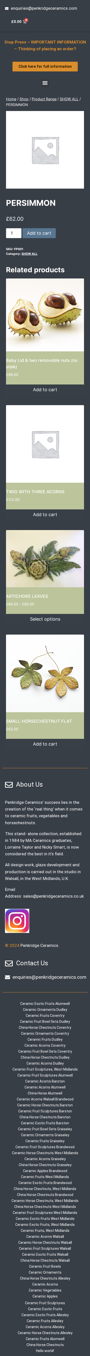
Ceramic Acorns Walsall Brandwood (45, 1099)
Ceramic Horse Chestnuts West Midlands (45, 1153)
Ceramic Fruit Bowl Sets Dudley (45, 1022)
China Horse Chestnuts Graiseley (45, 1165)
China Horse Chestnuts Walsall (45, 1260)
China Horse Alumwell (45, 1093)
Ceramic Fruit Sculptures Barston (45, 1111)
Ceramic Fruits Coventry (45, 1016)
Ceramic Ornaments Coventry (45, 1033)
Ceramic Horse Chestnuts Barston (45, 1105)
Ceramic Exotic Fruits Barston (45, 1123)
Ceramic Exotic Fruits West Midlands (45, 1219)
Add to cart (39, 233)
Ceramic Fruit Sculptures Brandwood (45, 1147)
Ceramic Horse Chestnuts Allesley (45, 1333)
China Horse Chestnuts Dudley (45, 1057)
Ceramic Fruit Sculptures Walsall (45, 1248)
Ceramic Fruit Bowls (45, 1266)
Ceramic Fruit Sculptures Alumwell (45, 1075)
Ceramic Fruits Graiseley (45, 1141)
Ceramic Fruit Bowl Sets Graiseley (45, 1129)
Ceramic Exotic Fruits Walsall (45, 1254)
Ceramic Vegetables (45, 1290)
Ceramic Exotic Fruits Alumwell (45, 1004)
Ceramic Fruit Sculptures (45, 1303)
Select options (45, 619)
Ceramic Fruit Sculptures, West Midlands (45, 1069)
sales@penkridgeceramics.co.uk (53, 896)
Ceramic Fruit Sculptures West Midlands (45, 1213)
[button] (45, 83)
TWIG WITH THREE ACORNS (35, 491)
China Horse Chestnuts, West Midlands (45, 1189)
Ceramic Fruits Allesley (45, 1321)
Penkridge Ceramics (39, 945)
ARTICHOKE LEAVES (27, 596)
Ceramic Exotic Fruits (45, 1309)
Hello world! (45, 1351)
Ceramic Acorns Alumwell (45, 1087)
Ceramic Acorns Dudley (45, 1063)
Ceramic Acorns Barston (45, 1081)
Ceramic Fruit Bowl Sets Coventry (45, 1051)
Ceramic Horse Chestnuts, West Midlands (45, 1201)
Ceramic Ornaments (45, 1272)
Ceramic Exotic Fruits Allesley (45, 1315)
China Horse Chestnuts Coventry (45, 1028)
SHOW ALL (30, 254)
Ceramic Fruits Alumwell (45, 1339)
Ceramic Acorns (45, 1284)
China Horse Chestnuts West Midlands (45, 1207)
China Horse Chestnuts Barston (45, 1117)
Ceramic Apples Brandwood (45, 1171)
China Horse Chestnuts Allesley (45, 1278)
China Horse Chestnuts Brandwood (45, 1195)
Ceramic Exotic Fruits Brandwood (45, 1183)
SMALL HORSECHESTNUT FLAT (39, 721)
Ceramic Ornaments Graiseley (45, 1135)
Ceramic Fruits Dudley (45, 1039)
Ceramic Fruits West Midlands (45, 1177)
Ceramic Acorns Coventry (45, 1045)
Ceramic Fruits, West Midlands (45, 1231)
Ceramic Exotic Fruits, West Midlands (45, 1225)
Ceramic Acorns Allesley (45, 1327)
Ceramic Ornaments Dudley (45, 1010)
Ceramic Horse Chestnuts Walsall (45, 1243)
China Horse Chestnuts (45, 1345)
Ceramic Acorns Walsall (45, 1237)
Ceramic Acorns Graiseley (45, 1159)
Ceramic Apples (45, 1296)
